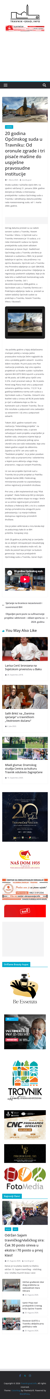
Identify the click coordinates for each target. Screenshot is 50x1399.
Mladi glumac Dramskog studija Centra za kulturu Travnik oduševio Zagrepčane (23, 768)
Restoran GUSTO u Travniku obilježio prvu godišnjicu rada (33, 1323)
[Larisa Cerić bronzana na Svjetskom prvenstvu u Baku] (25, 639)
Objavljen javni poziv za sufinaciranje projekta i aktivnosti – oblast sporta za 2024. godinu (24, 618)
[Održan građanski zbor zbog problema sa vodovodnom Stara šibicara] (11, 1288)
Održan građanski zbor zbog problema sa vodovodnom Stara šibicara (33, 1286)
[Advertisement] (25, 58)
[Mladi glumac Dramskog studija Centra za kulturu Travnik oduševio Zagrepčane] (25, 738)
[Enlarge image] (44, 795)
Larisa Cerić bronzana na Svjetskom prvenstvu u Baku (23, 667)
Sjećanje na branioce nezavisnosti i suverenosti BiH (24, 605)
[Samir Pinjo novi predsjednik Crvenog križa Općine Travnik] (11, 1308)
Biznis (8, 1229)
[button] (18, 327)
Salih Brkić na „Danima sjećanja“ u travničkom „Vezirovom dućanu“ (19, 717)
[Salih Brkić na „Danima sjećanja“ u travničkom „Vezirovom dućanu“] (25, 686)
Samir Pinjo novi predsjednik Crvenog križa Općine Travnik (32, 1305)
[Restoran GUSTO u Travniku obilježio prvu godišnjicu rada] (11, 1326)
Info (15, 1229)
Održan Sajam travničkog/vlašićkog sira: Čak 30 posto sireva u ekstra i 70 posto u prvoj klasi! (24, 1245)
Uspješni (9, 127)
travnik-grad (26, 180)
